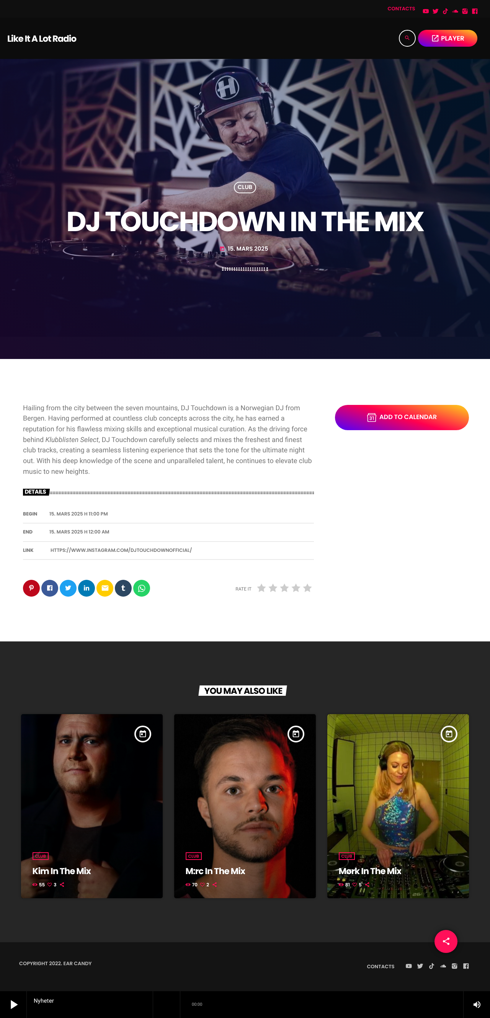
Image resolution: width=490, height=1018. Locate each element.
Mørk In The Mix (370, 871)
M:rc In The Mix (215, 871)
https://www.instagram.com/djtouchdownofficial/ (121, 550)
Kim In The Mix (62, 871)
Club (245, 188)
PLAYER (447, 38)
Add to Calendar (408, 417)
